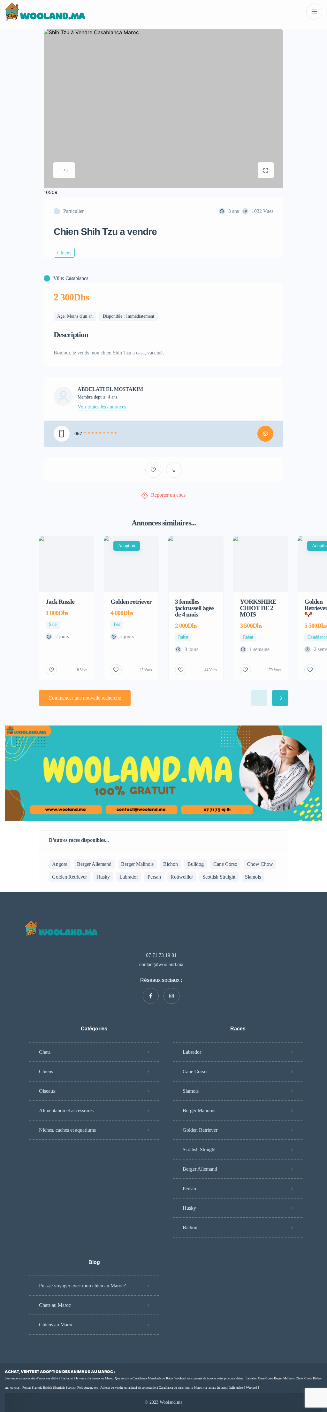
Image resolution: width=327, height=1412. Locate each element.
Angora (59, 864)
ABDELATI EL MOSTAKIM (110, 389)
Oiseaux (47, 1091)
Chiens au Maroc (56, 1324)
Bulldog (195, 864)
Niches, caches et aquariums (67, 1130)
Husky (103, 877)
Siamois (253, 877)
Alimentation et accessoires (66, 1110)
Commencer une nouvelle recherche (85, 698)
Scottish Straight (218, 877)
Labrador (128, 877)
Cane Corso (225, 864)
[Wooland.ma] (46, 11)
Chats (44, 1052)
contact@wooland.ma (161, 964)
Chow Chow (260, 864)
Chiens (46, 1071)
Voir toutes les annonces (102, 406)
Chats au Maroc (55, 1305)
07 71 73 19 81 (161, 955)
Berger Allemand (94, 864)
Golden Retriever (69, 877)
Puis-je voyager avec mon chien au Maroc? (82, 1285)
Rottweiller (182, 877)
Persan (154, 877)
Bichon (170, 864)
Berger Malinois (137, 864)
